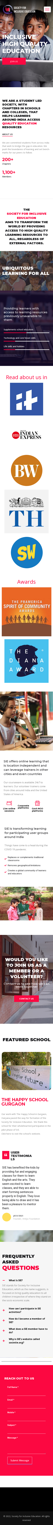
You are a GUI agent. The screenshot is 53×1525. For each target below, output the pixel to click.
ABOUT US (7, 134)
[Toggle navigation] (47, 9)
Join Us (14, 61)
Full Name (12, 1387)
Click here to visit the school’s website (20, 1133)
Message (12, 1438)
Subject (11, 1425)
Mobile (11, 1412)
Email (10, 1400)
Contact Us (26, 998)
